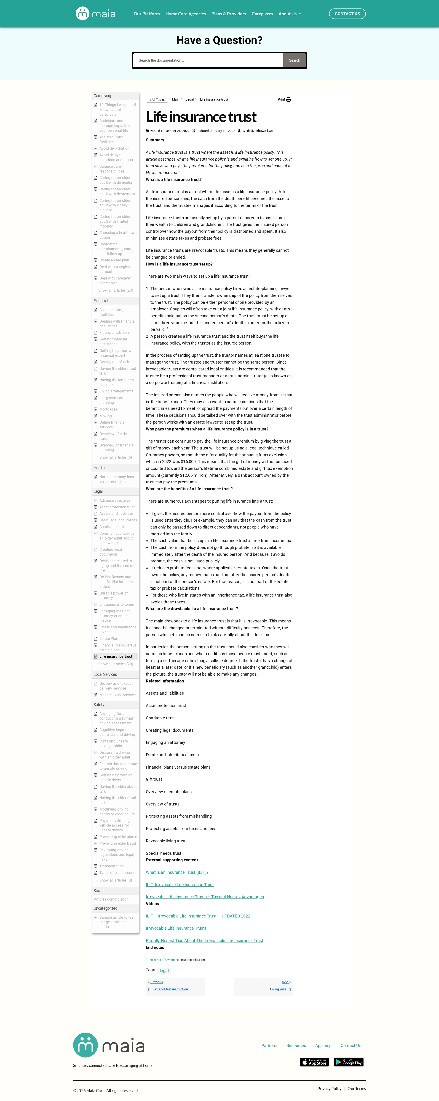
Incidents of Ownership (164, 959)
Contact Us (351, 1045)
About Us (287, 13)
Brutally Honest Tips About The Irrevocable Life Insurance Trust (204, 940)
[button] (115, 96)
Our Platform (147, 13)
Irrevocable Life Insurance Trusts (176, 928)
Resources (296, 1045)
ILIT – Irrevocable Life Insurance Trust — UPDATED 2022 (198, 916)
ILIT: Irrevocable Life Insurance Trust (180, 884)
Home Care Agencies (186, 13)
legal (164, 970)
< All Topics (157, 99)
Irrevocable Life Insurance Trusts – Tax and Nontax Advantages (205, 896)
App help (323, 1045)
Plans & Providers (228, 13)
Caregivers (262, 13)
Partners (269, 1045)
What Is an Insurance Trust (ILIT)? (177, 872)
